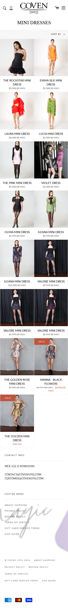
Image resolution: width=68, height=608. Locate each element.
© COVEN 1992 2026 (17, 560)
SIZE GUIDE (12, 534)
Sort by (56, 34)
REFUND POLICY (15, 517)
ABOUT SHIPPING (16, 505)
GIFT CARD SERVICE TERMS (22, 528)
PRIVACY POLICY (15, 511)
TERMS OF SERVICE (17, 522)
